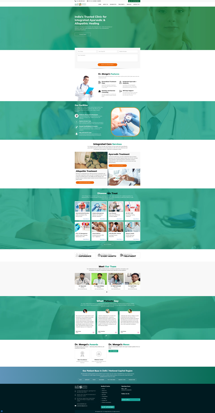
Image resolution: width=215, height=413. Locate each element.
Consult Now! (82, 34)
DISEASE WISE (132, 379)
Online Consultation (106, 402)
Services (129, 4)
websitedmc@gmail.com (82, 406)
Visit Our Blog (113, 351)
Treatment (121, 4)
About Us (105, 4)
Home (99, 4)
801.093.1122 (83, 404)
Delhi (80, 379)
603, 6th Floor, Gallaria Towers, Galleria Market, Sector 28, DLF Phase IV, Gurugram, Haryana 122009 (86, 399)
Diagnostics (113, 4)
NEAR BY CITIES (122, 379)
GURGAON (87, 379)
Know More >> (86, 218)
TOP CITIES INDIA (111, 379)
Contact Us (136, 4)
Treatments (104, 396)
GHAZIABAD (101, 379)
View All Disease (107, 244)
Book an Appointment (117, 165)
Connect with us (126, 399)
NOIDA (94, 379)
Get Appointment (108, 407)
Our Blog (104, 398)
